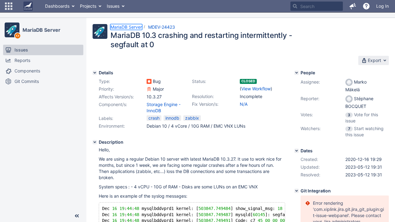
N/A (243, 104)
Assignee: (310, 81)
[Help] (366, 6)
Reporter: (310, 98)
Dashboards (57, 6)
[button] (8, 6)
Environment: (112, 126)
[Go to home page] (28, 6)
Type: (104, 81)
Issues (113, 6)
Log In (382, 6)
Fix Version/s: (205, 104)
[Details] (95, 73)
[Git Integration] (296, 191)
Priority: (106, 89)
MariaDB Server (41, 30)
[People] (296, 73)
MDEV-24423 (161, 27)
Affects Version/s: (116, 96)
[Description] (95, 142)
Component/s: (113, 104)
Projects (88, 6)
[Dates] (296, 151)
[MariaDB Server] (12, 30)
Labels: (106, 118)
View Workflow (256, 88)
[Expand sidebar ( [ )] (76, 215)
